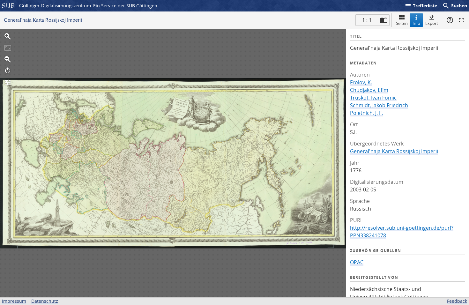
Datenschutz (44, 301)
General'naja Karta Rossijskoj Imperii (394, 151)
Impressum (14, 301)
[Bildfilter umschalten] (7, 82)
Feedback (457, 301)
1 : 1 (367, 20)
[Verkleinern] (7, 59)
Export (431, 23)
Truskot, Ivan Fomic (373, 97)
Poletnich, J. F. (366, 112)
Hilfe (450, 20)
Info (416, 23)
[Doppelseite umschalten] (384, 20)
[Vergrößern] (7, 36)
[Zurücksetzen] (7, 48)
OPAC (356, 262)
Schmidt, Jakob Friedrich (379, 105)
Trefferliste (420, 6)
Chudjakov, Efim (369, 89)
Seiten (402, 23)
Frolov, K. (361, 82)
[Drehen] (7, 71)
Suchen (454, 6)
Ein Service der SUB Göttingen (125, 6)
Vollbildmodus (461, 20)
